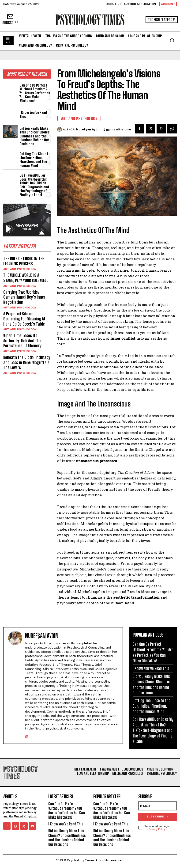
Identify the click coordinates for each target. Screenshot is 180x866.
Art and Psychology (20, 269)
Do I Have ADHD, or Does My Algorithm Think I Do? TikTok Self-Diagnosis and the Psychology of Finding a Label (34, 185)
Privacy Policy (157, 829)
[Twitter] (150, 128)
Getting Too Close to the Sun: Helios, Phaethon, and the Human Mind (34, 159)
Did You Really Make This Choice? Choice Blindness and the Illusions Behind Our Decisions (34, 136)
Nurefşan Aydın (88, 129)
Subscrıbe (155, 816)
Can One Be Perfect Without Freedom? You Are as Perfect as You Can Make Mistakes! (34, 93)
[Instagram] (27, 736)
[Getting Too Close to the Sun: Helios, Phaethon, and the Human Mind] (10, 157)
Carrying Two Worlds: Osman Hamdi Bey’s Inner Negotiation (24, 297)
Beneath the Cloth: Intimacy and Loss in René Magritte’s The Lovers (26, 362)
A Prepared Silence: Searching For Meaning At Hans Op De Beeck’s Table (24, 318)
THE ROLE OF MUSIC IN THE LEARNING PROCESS (23, 261)
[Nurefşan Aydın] (60, 129)
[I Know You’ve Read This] (10, 113)
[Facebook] (139, 128)
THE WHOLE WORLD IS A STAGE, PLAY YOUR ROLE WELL (25, 278)
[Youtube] (32, 826)
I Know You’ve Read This (33, 114)
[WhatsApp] (172, 128)
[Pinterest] (161, 128)
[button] (172, 40)
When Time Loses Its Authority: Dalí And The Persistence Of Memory (22, 340)
